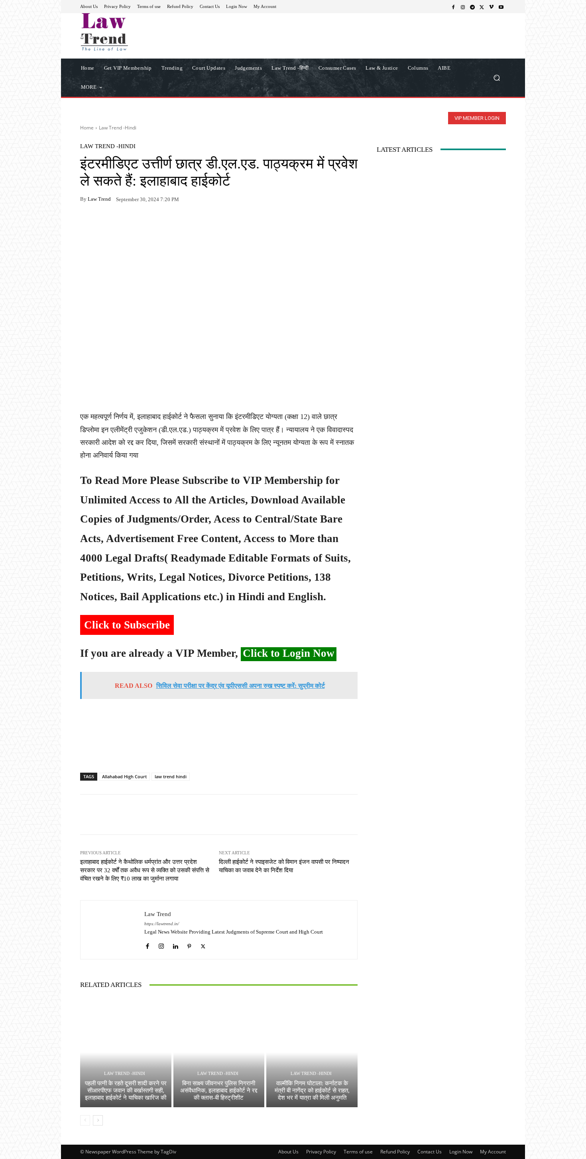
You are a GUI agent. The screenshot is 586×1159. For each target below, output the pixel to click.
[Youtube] (501, 7)
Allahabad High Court (124, 776)
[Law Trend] (112, 929)
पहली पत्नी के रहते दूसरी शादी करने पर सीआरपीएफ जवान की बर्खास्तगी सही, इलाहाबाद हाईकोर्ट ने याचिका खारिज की (126, 1090)
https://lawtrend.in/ (161, 924)
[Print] (143, 224)
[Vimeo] (491, 7)
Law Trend (99, 199)
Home (87, 127)
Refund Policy (395, 1151)
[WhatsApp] (106, 224)
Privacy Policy (321, 1151)
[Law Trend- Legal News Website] (137, 32)
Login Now (460, 1151)
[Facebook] (453, 7)
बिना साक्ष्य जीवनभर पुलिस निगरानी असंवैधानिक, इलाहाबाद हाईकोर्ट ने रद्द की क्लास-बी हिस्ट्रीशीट (218, 1090)
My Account (493, 1151)
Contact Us (429, 1151)
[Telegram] (472, 7)
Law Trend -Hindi (117, 127)
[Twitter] (482, 7)
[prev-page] (85, 1120)
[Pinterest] (161, 224)
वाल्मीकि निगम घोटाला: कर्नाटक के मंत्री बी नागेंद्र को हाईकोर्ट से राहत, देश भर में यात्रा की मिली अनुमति (312, 1090)
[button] (496, 77)
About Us (288, 1151)
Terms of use (358, 1151)
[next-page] (98, 1120)
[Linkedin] (175, 944)
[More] (180, 224)
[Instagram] (463, 7)
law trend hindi (171, 776)
